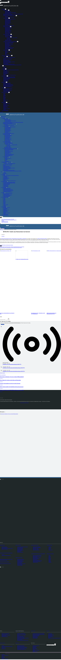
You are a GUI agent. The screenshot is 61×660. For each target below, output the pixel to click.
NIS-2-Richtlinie (5, 179)
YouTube (4, 205)
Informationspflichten (8, 132)
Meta (49, 557)
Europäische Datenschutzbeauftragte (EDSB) (39, 634)
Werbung (4, 213)
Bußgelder (6, 124)
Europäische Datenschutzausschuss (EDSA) (9, 182)
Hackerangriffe (5, 177)
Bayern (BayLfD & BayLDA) (37, 556)
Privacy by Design (7, 140)
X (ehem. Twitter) (5, 204)
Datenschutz (3, 657)
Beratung (3, 220)
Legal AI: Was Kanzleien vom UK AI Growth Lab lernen (10, 383)
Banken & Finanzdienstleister (5, 633)
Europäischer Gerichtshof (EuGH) (21, 649)
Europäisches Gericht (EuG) (7, 191)
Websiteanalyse (7, 161)
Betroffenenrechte (5, 118)
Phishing (49, 637)
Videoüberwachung (19, 565)
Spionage (34, 649)
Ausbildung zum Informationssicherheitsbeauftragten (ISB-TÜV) (14, 367)
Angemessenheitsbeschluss (8, 142)
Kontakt (3, 658)
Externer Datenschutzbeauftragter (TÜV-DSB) (8, 219)
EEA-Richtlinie (5, 208)
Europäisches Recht (35, 637)
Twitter (49, 560)
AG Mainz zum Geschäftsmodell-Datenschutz (22, 259)
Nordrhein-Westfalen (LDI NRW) (9, 154)
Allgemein (3, 236)
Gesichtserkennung (7, 137)
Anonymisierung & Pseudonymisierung (10, 126)
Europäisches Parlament (6, 184)
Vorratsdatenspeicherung (6, 212)
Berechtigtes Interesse (20, 548)
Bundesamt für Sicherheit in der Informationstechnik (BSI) (11, 175)
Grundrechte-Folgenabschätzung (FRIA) (7, 646)
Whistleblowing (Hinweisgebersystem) (10, 163)
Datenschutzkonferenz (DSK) (9, 151)
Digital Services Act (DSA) (6, 168)
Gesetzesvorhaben (5, 186)
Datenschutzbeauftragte (8, 130)
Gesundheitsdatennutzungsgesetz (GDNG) (9, 170)
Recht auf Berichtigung (5, 547)
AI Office (4, 172)
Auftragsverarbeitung (8, 128)
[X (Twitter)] (0, 217)
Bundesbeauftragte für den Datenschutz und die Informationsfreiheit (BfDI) (13, 122)
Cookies (6, 157)
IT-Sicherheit (3, 174)
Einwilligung (19, 551)
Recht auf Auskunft (7, 119)
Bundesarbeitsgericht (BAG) (7, 188)
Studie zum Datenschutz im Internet (42, 238)
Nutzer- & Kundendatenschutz (21, 563)
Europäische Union (4, 181)
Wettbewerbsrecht (5, 214)
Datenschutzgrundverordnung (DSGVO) (8, 133)
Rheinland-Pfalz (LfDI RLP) (9, 155)
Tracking (6, 159)
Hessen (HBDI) (35, 559)
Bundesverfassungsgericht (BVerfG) (8, 189)
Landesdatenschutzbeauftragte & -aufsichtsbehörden (10, 148)
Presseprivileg (5, 210)
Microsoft (4, 201)
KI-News (4, 173)
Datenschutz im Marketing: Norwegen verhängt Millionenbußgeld (12, 376)
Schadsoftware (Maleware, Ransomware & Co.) (9, 180)
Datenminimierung (7, 129)
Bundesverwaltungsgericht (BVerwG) (8, 190)
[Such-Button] (8, 319)
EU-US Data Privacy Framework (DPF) (12, 144)
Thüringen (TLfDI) (35, 562)
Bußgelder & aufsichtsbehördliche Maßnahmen (9, 123)
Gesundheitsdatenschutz (20, 561)
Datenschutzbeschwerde (8, 135)
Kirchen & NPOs (4, 635)
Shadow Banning (5, 211)
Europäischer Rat (5, 185)
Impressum (3, 656)
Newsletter (3, 654)
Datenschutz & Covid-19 (6, 207)
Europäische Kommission (6, 183)
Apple (4, 198)
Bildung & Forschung (6, 194)
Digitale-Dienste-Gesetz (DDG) (7, 165)
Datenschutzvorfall (7, 136)
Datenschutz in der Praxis (6, 134)
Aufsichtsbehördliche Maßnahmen (9, 125)
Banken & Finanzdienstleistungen (7, 193)
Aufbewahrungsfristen (8, 127)
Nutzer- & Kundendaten (8, 139)
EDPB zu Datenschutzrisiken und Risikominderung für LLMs (51, 313)
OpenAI (4, 202)
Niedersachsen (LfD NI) (8, 153)
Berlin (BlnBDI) (7, 150)
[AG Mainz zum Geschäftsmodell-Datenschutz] (22, 258)
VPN (5, 160)
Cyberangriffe (5, 176)
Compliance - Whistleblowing (21, 633)
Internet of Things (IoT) (8, 158)
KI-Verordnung (4, 648)
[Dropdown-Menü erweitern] (10, 134)
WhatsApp (50, 562)
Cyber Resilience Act (51, 634)
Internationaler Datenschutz (6, 141)
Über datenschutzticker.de (5, 655)
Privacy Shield (8, 146)
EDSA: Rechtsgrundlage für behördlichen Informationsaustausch (11, 386)
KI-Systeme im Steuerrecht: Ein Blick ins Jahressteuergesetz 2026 (12, 390)
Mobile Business (7, 138)
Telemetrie (50, 547)
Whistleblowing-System (5, 221)
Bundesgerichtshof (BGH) (20, 646)
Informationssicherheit (6, 178)
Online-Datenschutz (6, 156)
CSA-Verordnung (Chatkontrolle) (7, 164)
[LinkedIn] (1, 217)
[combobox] (4, 319)
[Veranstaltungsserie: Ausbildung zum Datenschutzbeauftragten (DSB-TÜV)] (10, 363)
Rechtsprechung (4, 187)
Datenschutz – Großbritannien (9, 143)
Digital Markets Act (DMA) (7, 167)
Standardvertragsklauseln (8, 147)
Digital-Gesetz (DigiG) (6, 166)
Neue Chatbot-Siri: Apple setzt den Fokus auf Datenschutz (10, 380)
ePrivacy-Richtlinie (5, 169)
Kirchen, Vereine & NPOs (6, 195)
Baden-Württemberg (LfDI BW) (9, 149)
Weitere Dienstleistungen (5, 222)
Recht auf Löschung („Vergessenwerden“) (10, 120)
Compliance (4, 162)
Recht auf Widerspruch (8, 121)
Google (4, 199)
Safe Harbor (8, 145)
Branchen (3, 192)
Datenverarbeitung (7, 131)
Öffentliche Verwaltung (6, 196)
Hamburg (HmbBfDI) (8, 152)
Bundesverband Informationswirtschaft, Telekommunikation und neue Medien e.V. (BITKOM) (13, 238)
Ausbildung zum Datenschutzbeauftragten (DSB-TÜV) (12, 364)
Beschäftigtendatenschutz (20, 559)
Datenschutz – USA (35, 548)
